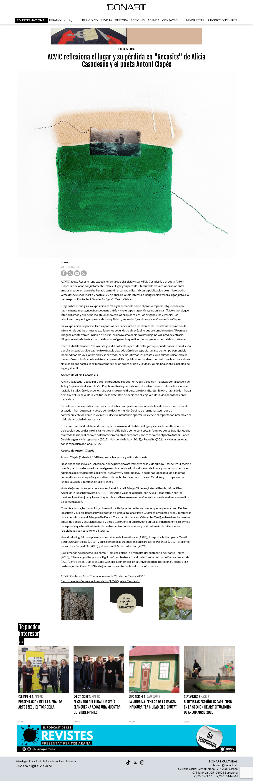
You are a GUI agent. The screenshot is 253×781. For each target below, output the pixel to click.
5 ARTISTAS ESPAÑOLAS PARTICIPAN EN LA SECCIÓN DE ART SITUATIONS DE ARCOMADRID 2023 (208, 707)
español (55, 20)
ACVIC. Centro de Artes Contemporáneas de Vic (89, 576)
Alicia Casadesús (130, 581)
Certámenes (25, 696)
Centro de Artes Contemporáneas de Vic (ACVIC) (90, 581)
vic (62, 266)
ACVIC (141, 576)
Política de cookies (53, 761)
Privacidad (35, 761)
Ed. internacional (31, 20)
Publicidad (71, 761)
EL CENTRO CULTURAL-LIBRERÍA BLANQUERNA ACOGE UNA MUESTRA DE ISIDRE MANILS (97, 707)
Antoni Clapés (127, 576)
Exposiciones (126, 49)
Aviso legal (21, 761)
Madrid (39, 696)
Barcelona (153, 696)
